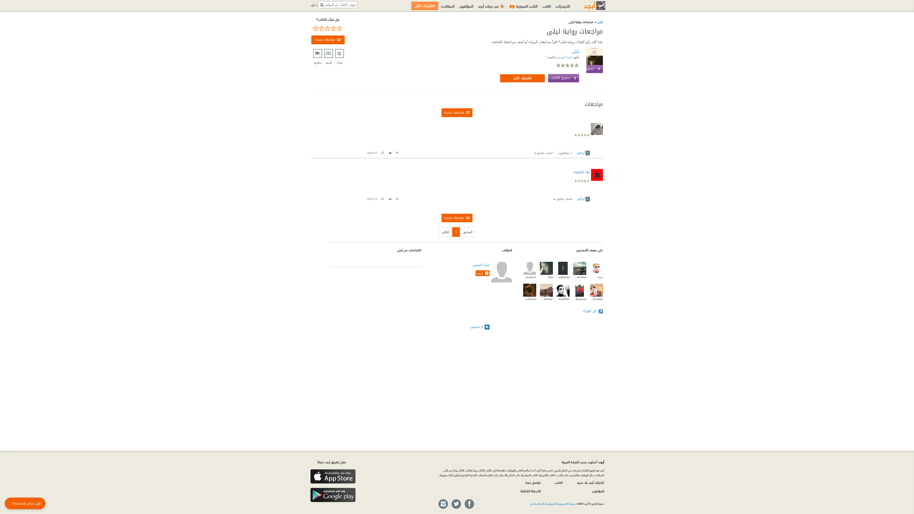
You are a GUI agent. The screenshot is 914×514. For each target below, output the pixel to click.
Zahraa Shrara (529, 299)
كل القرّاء (590, 311)
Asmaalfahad (563, 277)
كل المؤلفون (476, 327)
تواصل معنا (533, 482)
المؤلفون (466, 5)
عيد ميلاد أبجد (491, 5)
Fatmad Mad (579, 277)
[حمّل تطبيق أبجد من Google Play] (333, 495)
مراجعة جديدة (325, 39)
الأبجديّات (563, 5)
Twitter (390, 152)
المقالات (448, 5)
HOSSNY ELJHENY (563, 299)
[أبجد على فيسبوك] (469, 504)
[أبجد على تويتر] (456, 504)
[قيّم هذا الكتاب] (328, 28)
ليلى (599, 22)
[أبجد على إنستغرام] (443, 504)
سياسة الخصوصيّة (566, 503)
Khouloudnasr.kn (529, 277)
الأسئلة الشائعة (531, 491)
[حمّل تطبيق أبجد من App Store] (333, 476)
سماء (600, 277)
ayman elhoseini (596, 299)
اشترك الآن (522, 78)
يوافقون (565, 152)
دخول (314, 5)
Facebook (397, 152)
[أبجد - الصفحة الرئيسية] (588, 5)
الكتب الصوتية (524, 5)
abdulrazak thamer (546, 299)
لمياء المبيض (564, 57)
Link (382, 152)
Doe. (550, 277)
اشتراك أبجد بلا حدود (590, 482)
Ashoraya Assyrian (579, 299)
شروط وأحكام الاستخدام (542, 503)
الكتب (546, 5)
